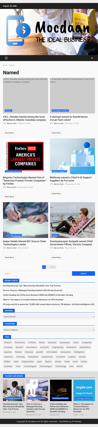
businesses (65, 342)
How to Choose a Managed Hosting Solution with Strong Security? (33, 290)
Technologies (46, 366)
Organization (28, 361)
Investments (47, 356)
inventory (8, 356)
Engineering (57, 347)
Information (51, 352)
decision (19, 347)
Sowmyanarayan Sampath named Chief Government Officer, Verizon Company (72, 220)
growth (39, 352)
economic (44, 347)
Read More (9, 133)
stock (75, 361)
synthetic (8, 366)
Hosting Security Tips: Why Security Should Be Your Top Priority (31, 286)
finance (18, 352)
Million (7, 361)
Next (53, 267)
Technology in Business (60, 110)
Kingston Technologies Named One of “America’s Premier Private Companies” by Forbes (25, 156)
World (79, 366)
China (75, 342)
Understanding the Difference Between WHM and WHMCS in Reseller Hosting (38, 295)
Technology (60, 366)
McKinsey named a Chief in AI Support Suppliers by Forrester (72, 156)
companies (87, 342)
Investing (20, 356)
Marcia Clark (12, 123)
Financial (29, 352)
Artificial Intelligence (59, 171)
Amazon (7, 342)
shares (58, 361)
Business (8, 110)
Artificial (32, 342)
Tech (18, 366)
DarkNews (64, 421)
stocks (84, 361)
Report (48, 361)
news (16, 361)
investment (33, 356)
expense (8, 352)
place (39, 361)
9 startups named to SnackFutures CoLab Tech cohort (72, 95)
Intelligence (79, 352)
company (8, 347)
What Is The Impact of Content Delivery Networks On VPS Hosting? (33, 300)
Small (67, 361)
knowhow (60, 356)
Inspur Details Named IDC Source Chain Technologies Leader (25, 220)
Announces (20, 342)
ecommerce (32, 347)
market (82, 356)
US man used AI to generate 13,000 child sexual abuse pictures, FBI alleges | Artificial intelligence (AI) (48, 304)
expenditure (85, 347)
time (71, 366)
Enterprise (71, 347)
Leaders (72, 356)
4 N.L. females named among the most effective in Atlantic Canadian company (25, 95)
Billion (42, 342)
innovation (65, 352)
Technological (30, 366)
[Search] (92, 58)
